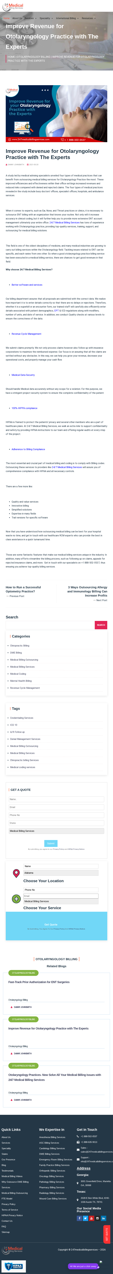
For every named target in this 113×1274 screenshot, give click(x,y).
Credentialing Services (21, 718)
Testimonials (8, 1170)
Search (101, 625)
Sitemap (6, 1232)
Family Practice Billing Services (54, 1165)
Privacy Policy (58, 849)
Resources (87, 18)
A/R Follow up (17, 732)
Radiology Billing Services (51, 1193)
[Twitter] (85, 1218)
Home (6, 18)
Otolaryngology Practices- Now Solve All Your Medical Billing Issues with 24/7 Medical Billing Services (54, 1077)
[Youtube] (91, 1218)
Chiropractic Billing (19, 645)
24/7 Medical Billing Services (65, 222)
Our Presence (8, 1159)
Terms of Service (10, 1210)
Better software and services (27, 284)
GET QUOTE (106, 1234)
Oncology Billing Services (51, 1176)
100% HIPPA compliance (24, 408)
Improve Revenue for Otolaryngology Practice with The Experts (48, 1028)
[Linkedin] (103, 1218)
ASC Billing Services (49, 1143)
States (5, 1154)
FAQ (4, 1226)
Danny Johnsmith (16, 165)
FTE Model (7, 1198)
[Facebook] (79, 1218)
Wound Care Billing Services (53, 1198)
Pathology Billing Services (51, 1182)
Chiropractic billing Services (24, 760)
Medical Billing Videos (12, 1176)
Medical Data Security (23, 375)
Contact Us (9, 24)
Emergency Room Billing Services (55, 1159)
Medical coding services (22, 767)
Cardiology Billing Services (52, 1148)
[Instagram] (97, 1218)
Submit (51, 843)
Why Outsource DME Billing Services (15, 1185)
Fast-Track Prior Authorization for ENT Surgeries (38, 982)
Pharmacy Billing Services (52, 1187)
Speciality (45, 18)
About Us (17, 18)
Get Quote (50, 924)
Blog (4, 1165)
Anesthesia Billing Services (52, 1137)
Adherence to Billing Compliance (28, 449)
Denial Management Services (25, 739)
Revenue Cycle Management (26, 333)
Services (29, 18)
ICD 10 (13, 725)
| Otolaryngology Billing (33, 56)
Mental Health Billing (21, 681)
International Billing (66, 18)
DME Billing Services (49, 1154)
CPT (56, 310)
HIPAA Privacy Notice (76, 849)
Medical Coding (18, 673)
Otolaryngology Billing (23, 973)
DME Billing (16, 652)
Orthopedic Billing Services (52, 1170)
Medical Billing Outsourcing (24, 659)
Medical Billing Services (22, 666)
